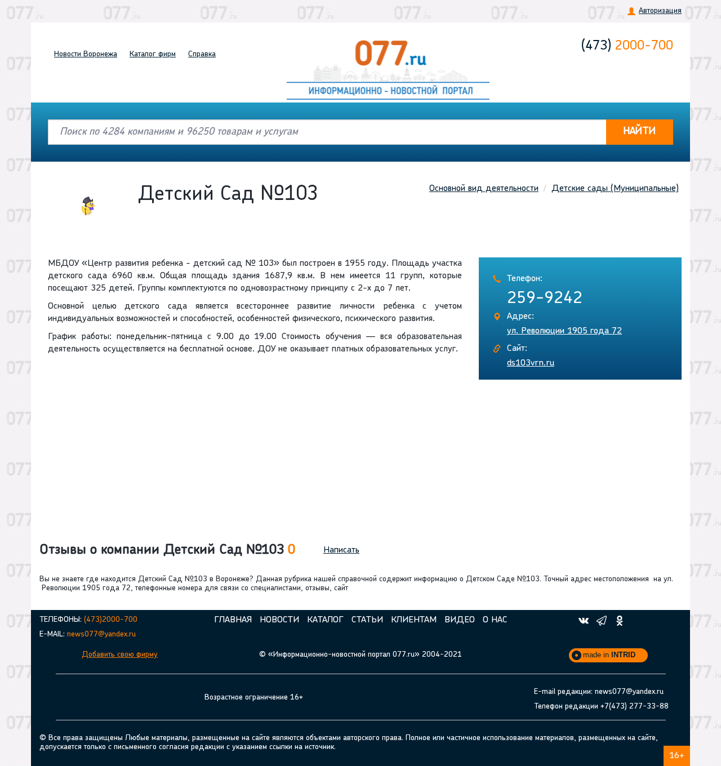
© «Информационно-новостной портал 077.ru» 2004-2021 (360, 655)
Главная (233, 620)
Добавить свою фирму (120, 655)
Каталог (153, 54)
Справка (202, 54)
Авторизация (660, 11)
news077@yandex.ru (101, 634)
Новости (85, 54)
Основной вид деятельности (483, 188)
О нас (495, 620)
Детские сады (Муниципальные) (615, 188)
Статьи (367, 620)
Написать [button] (341, 550)
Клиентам (414, 620)
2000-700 (627, 46)
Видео (459, 620)
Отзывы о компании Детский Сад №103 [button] (167, 550)
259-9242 (544, 299)
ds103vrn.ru (530, 363)
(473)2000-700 (110, 620)
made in (609, 655)
